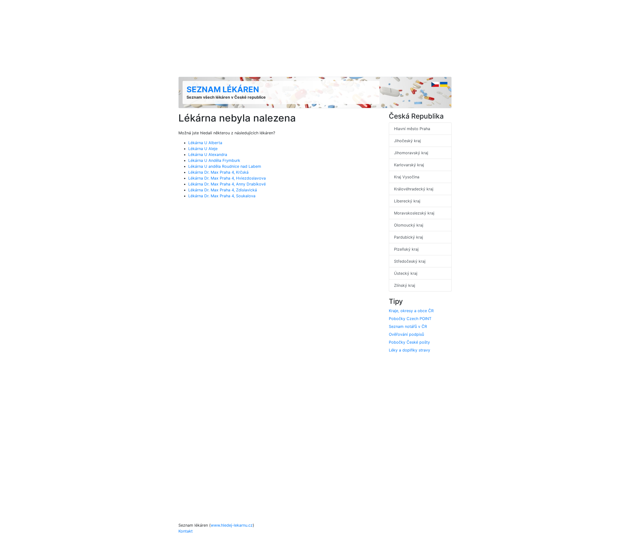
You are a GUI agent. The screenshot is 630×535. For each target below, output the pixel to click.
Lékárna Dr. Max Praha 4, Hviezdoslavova (227, 178)
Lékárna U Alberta (205, 142)
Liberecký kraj (407, 201)
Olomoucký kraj (408, 225)
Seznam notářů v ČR (408, 326)
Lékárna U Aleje (203, 148)
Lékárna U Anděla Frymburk (214, 160)
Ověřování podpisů (406, 334)
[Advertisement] (315, 38)
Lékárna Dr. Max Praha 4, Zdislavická (222, 189)
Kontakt (185, 531)
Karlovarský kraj (409, 164)
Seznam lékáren (223, 89)
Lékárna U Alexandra (207, 154)
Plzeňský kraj (406, 249)
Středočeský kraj (409, 261)
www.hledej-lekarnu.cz (232, 525)
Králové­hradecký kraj (413, 188)
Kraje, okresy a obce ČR (411, 310)
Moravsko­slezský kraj (414, 213)
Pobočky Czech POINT (410, 318)
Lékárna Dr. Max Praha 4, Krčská (218, 172)
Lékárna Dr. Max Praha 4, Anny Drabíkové (227, 184)
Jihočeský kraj (407, 140)
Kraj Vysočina (406, 176)
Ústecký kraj (405, 273)
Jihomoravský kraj (411, 152)
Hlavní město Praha (412, 128)
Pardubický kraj (408, 237)
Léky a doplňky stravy (409, 350)
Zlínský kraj (404, 285)
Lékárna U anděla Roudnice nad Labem (224, 166)
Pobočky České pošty (409, 342)
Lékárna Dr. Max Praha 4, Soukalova (221, 195)
